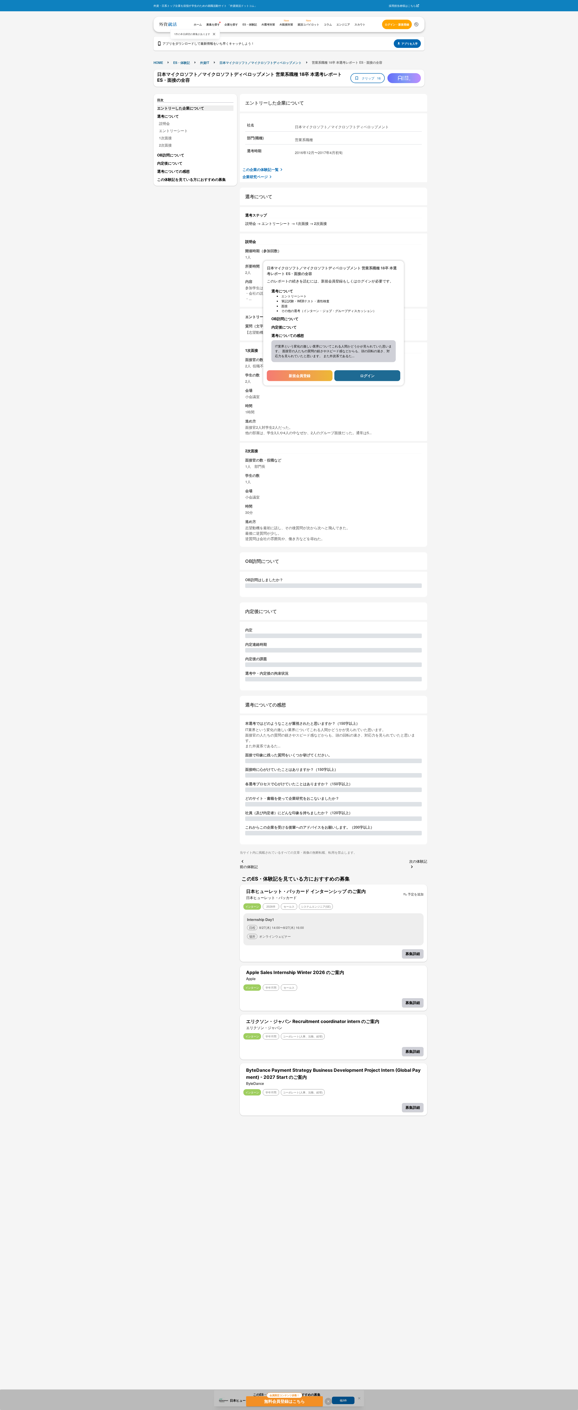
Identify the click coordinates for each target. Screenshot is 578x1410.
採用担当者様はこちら (402, 5)
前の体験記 (249, 866)
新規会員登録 (299, 375)
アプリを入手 (409, 44)
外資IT (204, 62)
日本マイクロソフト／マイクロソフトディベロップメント (260, 62)
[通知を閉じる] (214, 34)
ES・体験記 (181, 62)
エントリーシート (173, 130)
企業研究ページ (255, 176)
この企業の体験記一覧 (260, 169)
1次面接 (165, 137)
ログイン (367, 375)
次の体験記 (418, 861)
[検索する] (416, 24)
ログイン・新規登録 (397, 24)
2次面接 (165, 145)
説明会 (164, 123)
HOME (158, 62)
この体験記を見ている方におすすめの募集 (191, 179)
